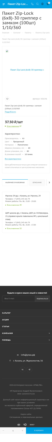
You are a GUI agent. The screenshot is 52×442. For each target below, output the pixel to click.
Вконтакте (22, 369)
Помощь (6, 340)
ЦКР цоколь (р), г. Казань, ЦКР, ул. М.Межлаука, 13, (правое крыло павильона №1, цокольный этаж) (26, 216)
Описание (37, 182)
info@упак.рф (28, 355)
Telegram (29, 369)
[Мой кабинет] (42, 4)
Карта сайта (26, 414)
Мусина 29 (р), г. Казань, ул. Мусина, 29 (23, 196)
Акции (5, 320)
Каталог (6, 313)
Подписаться (42, 299)
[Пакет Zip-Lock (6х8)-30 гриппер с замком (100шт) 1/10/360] (26, 69)
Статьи (5, 326)
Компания (7, 333)
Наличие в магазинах (15, 182)
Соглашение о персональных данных (26, 417)
